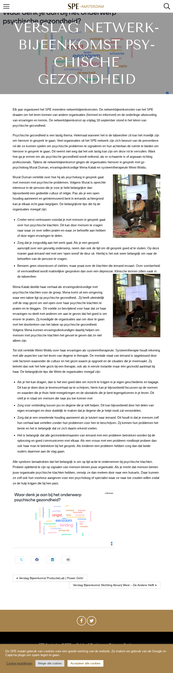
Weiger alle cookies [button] (50, 663)
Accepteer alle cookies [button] (85, 663)
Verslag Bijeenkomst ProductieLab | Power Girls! (51, 578)
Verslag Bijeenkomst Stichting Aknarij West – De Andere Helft (113, 585)
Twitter (91, 622)
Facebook (81, 622)
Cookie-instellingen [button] (19, 663)
